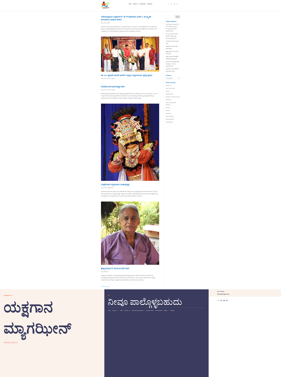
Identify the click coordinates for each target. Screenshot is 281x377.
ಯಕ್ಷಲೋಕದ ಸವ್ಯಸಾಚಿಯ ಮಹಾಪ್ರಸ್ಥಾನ (115, 184)
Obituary (106, 271)
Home (130, 4)
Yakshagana (169, 122)
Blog (102, 22)
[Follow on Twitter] (171, 4)
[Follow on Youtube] (174, 4)
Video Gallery (107, 22)
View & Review (170, 119)
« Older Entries (105, 286)
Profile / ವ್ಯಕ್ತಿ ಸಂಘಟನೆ (108, 187)
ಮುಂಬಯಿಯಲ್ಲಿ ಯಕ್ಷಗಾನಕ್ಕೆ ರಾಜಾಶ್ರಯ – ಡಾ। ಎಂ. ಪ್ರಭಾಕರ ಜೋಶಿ (172, 64)
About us (135, 4)
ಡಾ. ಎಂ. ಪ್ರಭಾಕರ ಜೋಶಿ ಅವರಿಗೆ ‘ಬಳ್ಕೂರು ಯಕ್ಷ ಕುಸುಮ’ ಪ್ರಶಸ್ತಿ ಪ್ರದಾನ (126, 75)
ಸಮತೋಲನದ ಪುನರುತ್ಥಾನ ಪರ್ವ (113, 86)
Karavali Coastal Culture (173, 97)
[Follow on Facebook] (169, 4)
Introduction (142, 4)
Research (149, 4)
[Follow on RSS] (177, 4)
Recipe (168, 110)
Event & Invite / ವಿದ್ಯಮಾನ (109, 78)
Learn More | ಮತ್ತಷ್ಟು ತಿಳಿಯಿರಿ (11, 342)
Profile (167, 107)
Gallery (165, 310)
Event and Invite (170, 88)
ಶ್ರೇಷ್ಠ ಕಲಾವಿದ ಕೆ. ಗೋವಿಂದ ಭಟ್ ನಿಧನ (115, 268)
